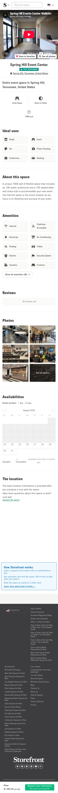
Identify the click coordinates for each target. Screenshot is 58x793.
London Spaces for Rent (14, 692)
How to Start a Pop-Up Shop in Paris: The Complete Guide (42, 642)
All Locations (10, 666)
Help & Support (37, 695)
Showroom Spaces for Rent (15, 710)
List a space (35, 666)
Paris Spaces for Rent (13, 688)
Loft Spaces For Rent (13, 729)
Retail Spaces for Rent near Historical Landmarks (15, 750)
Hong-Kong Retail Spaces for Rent (16, 699)
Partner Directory (37, 612)
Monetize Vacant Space (40, 682)
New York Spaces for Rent (15, 673)
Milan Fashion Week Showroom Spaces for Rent (41, 659)
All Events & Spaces (13, 670)
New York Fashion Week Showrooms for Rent (40, 654)
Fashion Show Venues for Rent (14, 739)
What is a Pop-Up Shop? (40, 622)
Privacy (33, 705)
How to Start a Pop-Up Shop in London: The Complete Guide (42, 635)
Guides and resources (39, 619)
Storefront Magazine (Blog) (41, 615)
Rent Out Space (37, 678)
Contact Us (35, 688)
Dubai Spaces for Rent (13, 703)
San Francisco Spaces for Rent (15, 677)
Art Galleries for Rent (13, 713)
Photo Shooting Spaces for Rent (15, 724)
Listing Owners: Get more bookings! (41, 671)
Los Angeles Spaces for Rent (16, 682)
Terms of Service (37, 701)
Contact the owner (11, 500)
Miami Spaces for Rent (13, 685)
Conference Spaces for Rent (15, 720)
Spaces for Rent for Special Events (15, 745)
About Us (34, 692)
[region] (29, 536)
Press (33, 698)
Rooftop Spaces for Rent (14, 732)
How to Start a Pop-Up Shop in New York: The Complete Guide (42, 627)
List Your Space (37, 675)
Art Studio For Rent (12, 735)
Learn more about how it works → (19, 586)
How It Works (36, 609)
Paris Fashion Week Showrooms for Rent (38, 648)
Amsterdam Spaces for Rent (16, 695)
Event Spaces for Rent (13, 717)
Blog (32, 685)
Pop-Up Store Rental (13, 707)
